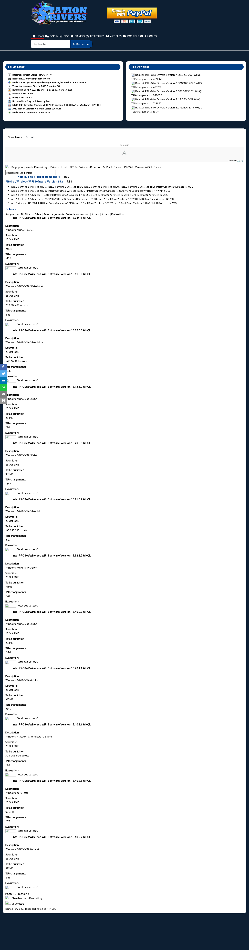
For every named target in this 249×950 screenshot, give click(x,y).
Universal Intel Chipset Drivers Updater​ (31, 101)
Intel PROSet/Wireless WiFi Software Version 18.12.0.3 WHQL (52, 330)
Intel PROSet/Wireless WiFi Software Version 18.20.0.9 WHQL (52, 443)
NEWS (40, 36)
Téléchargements (54, 214)
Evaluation (117, 214)
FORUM (54, 36)
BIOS (66, 36)
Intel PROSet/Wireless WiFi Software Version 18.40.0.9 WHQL (52, 611)
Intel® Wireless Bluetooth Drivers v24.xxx (33, 112)
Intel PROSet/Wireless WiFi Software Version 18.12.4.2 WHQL (52, 386)
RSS (66, 176)
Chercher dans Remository (27, 898)
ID (22, 214)
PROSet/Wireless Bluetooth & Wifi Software (96, 167)
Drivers (54, 167)
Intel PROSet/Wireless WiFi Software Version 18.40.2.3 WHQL (52, 780)
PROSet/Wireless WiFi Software (142, 167)
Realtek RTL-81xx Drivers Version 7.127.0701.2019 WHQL (168, 99)
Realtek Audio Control (23, 94)
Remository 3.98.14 (15, 909)
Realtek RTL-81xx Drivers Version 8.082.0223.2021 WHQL (168, 91)
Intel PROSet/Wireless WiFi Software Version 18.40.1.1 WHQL (52, 668)
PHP (49, 909)
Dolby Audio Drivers (22, 97)
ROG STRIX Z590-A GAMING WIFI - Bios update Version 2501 (42, 90)
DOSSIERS (133, 36)
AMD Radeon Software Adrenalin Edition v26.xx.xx (36, 109)
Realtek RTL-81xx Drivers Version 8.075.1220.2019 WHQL (168, 107)
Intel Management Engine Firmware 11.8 (31, 75)
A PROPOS (150, 36)
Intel (64, 167)
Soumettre (17, 904)
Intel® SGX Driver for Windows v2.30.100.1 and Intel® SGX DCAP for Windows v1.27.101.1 (56, 105)
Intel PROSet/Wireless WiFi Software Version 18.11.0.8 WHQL (52, 274)
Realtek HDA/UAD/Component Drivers (31, 79)
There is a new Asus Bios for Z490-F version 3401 (36, 86)
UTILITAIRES (97, 36)
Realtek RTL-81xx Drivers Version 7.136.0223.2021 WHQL (168, 75)
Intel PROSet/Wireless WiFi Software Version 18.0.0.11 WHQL (52, 217)
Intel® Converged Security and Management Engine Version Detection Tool (49, 82)
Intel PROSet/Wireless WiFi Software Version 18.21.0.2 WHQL (52, 499)
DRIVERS (80, 36)
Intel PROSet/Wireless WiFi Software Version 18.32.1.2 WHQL (52, 555)
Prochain (22, 894)
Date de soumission (77, 214)
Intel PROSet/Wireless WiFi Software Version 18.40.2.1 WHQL (52, 724)
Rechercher (83, 44)
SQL (54, 909)
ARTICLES (116, 36)
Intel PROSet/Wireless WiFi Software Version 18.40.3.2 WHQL (52, 837)
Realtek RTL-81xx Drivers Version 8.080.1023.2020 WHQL (169, 83)
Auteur (95, 214)
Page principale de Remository (29, 167)
